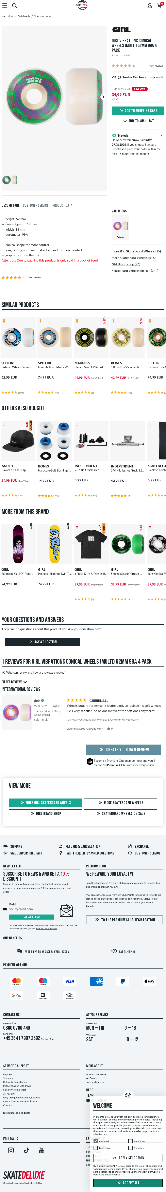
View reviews (156, 65)
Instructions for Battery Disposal (20, 1101)
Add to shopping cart (141, 111)
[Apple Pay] (149, 982)
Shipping (16, 847)
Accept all (131, 1183)
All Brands (91, 1078)
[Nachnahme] (69, 996)
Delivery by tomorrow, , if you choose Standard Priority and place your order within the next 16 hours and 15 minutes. (136, 144)
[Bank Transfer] (43, 996)
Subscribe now (31, 917)
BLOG (89, 1090)
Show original (42, 714)
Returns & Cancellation (83, 847)
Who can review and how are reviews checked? (36, 672)
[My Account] (150, 5)
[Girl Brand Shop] (138, 30)
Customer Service (148, 853)
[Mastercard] (16, 982)
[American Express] (96, 982)
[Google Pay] (16, 996)
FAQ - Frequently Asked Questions (90, 853)
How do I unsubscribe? (46, 928)
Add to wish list (141, 121)
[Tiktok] (26, 1151)
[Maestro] (43, 982)
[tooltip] (162, 77)
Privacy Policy (112, 1174)
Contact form (48, 1039)
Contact (7, 1105)
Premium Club (116, 760)
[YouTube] (41, 1151)
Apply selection (131, 1158)
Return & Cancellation (15, 1081)
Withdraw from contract (17, 1113)
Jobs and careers (95, 1081)
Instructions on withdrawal (17, 1085)
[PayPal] (122, 982)
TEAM (90, 1096)
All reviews (9, 1093)
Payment (8, 1074)
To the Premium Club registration (128, 920)
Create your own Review (127, 750)
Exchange (142, 847)
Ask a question (45, 642)
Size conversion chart (26, 853)
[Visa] (69, 982)
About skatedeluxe (96, 1074)
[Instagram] (11, 1151)
